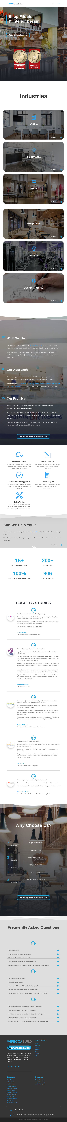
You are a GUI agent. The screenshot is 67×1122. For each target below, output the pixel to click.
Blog (36, 1051)
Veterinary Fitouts (12, 1102)
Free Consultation (18, 35)
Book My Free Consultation (33, 436)
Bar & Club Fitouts (12, 1098)
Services (37, 1045)
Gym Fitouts (10, 1100)
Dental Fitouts (11, 1090)
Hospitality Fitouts (12, 1094)
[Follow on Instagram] (11, 1066)
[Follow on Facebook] (8, 1066)
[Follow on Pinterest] (18, 1066)
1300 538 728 (18, 1110)
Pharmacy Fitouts (12, 1088)
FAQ (36, 1055)
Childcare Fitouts (12, 1092)
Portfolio (37, 1049)
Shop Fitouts (10, 1080)
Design (37, 1047)
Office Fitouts (10, 1082)
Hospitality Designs (40, 1082)
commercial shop (34, 532)
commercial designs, (36, 345)
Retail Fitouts (10, 1084)
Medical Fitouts (11, 1086)
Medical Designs (40, 1084)
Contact (37, 1053)
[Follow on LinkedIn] (15, 1066)
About (36, 1043)
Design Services (39, 1080)
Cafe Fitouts (10, 1096)
